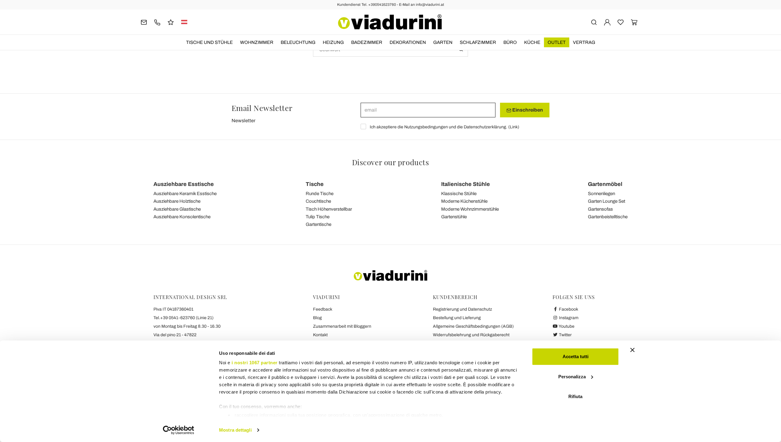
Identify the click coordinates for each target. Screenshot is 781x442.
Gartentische (318, 224)
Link (514, 127)
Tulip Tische (317, 216)
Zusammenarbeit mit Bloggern (342, 326)
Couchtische (318, 201)
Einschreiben (527, 109)
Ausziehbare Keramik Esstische (185, 193)
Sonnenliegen (601, 193)
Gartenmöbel (605, 184)
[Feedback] (170, 21)
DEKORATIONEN (408, 42)
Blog (317, 317)
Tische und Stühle (209, 42)
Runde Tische (319, 193)
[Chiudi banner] (632, 350)
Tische (315, 184)
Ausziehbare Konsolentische (182, 216)
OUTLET (557, 42)
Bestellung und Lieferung (457, 317)
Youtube (566, 326)
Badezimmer (366, 42)
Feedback (322, 309)
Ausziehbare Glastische (177, 209)
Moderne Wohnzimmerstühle (470, 209)
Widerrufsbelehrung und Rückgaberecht (471, 335)
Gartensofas (600, 209)
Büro (510, 42)
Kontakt (320, 335)
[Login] (607, 21)
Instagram (568, 317)
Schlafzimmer (478, 42)
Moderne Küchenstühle (464, 201)
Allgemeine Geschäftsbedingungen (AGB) (473, 326)
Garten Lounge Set (606, 201)
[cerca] (594, 21)
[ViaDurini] (389, 22)
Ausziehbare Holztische (176, 201)
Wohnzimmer (256, 42)
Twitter (565, 335)
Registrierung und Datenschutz (462, 309)
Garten (442, 42)
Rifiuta (575, 396)
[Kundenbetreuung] (157, 21)
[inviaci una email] (144, 21)
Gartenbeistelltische (608, 216)
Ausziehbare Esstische (183, 184)
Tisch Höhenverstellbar (329, 209)
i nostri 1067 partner (255, 362)
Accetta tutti (575, 356)
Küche (532, 42)
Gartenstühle (454, 216)
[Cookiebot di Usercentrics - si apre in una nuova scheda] (178, 430)
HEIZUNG (333, 42)
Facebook (568, 309)
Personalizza (572, 376)
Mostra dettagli (235, 430)
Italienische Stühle (465, 184)
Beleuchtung (298, 42)
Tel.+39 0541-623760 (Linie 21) (183, 317)
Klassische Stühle (459, 193)
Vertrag (584, 42)
